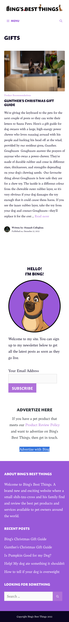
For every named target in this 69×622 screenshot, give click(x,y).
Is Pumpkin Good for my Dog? (27, 555)
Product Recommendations (17, 95)
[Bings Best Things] (34, 7)
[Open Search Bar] (61, 21)
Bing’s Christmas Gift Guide (25, 538)
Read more (42, 216)
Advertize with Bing (34, 449)
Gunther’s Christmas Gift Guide (29, 102)
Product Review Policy (42, 424)
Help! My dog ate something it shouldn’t (34, 563)
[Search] (57, 596)
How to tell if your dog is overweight (31, 571)
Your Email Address (23, 370)
